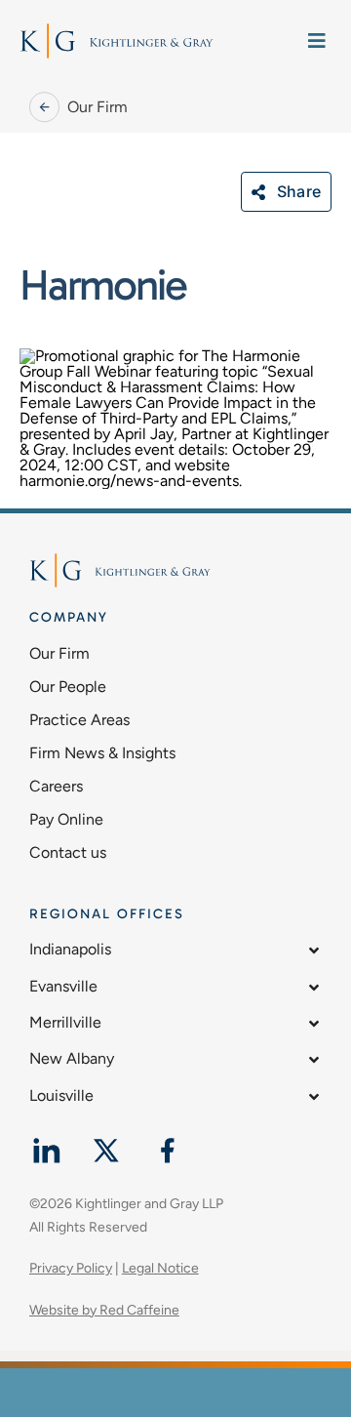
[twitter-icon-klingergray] (106, 1141)
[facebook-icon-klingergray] (167, 1141)
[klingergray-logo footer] (127, 29)
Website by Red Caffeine (104, 1310)
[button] (175, 954)
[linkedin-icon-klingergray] (45, 1141)
